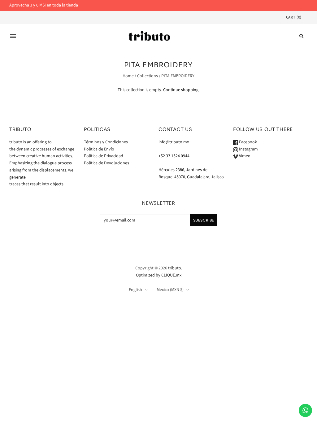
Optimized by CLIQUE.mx (158, 275)
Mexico (170, 290)
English (135, 290)
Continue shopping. (181, 90)
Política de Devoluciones (106, 163)
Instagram (248, 149)
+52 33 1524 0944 (173, 156)
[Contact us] (305, 410)
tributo (174, 268)
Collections (147, 76)
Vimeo (244, 156)
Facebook (247, 142)
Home (128, 76)
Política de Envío (99, 149)
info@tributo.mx (173, 142)
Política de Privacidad (103, 156)
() (294, 17)
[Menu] (13, 36)
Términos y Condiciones (106, 142)
